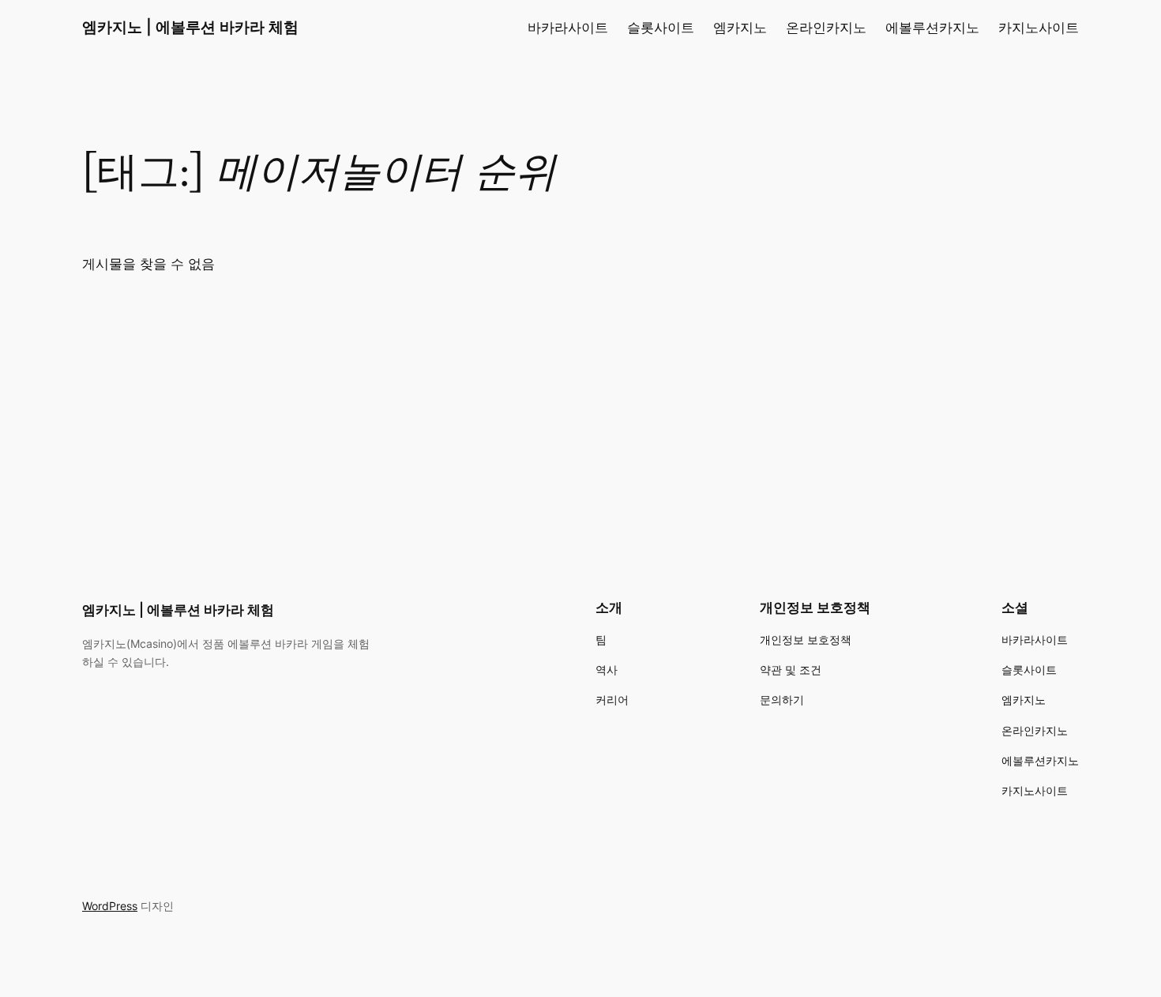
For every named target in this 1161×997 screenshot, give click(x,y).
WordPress (109, 905)
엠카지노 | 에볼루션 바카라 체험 (190, 26)
